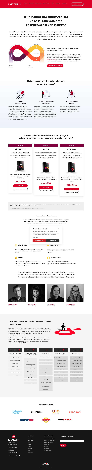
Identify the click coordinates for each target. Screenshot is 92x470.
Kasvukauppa (30, 440)
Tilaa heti (20, 185)
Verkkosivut (46, 446)
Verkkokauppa (46, 448)
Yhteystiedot (65, 3)
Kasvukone (31, 3)
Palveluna (57, 3)
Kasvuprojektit (46, 3)
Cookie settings (53, 240)
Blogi (53, 3)
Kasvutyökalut (38, 3)
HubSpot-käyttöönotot (48, 442)
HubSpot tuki (46, 444)
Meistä (29, 450)
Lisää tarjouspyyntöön (20, 189)
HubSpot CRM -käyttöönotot (49, 440)
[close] (58, 229)
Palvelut (29, 444)
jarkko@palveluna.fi (13, 444)
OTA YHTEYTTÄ (77, 4)
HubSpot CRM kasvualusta (49, 438)
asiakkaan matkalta (51, 59)
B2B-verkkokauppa (47, 450)
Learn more (35, 237)
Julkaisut (29, 446)
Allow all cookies (39, 240)
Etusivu (26, 3)
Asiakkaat (30, 448)
